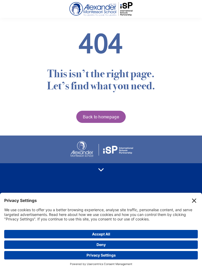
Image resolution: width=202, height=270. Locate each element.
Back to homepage (101, 116)
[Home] (101, 9)
